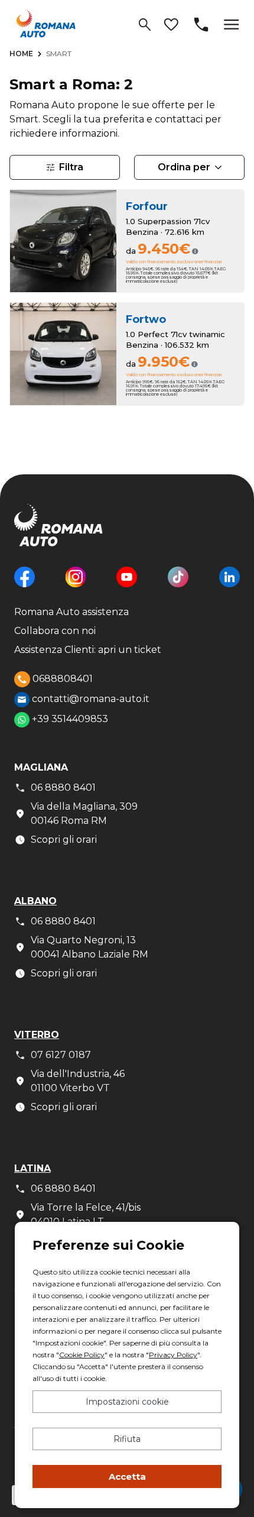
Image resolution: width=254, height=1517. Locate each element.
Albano (35, 901)
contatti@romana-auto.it (89, 698)
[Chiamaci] (201, 24)
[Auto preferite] (171, 24)
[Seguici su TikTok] (178, 586)
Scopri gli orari (64, 839)
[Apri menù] (232, 24)
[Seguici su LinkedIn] (229, 586)
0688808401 (61, 678)
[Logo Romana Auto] (58, 534)
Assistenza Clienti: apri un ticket (87, 649)
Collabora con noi (55, 630)
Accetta (127, 1476)
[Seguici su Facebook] (24, 586)
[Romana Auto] (46, 23)
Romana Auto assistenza (71, 611)
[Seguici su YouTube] (126, 586)
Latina (32, 1168)
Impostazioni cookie (127, 1401)
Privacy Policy (173, 1354)
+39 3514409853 (69, 718)
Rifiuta (127, 1439)
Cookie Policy (82, 1354)
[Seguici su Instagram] (76, 586)
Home (21, 53)
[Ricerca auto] (144, 24)
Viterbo (36, 1034)
